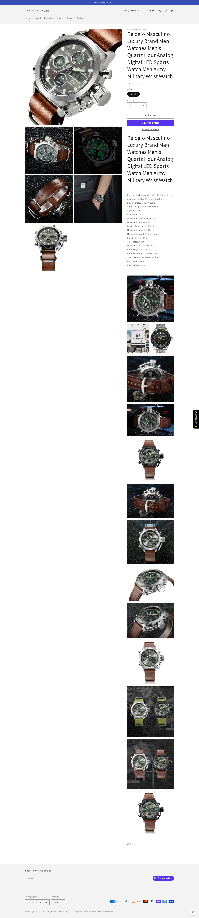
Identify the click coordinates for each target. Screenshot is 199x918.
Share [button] (132, 844)
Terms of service (90, 912)
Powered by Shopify (50, 912)
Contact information (105, 912)
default (133, 94)
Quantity (130, 100)
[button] (161, 11)
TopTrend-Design (37, 912)
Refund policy (64, 912)
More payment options (150, 129)
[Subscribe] (71, 878)
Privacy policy (77, 912)
